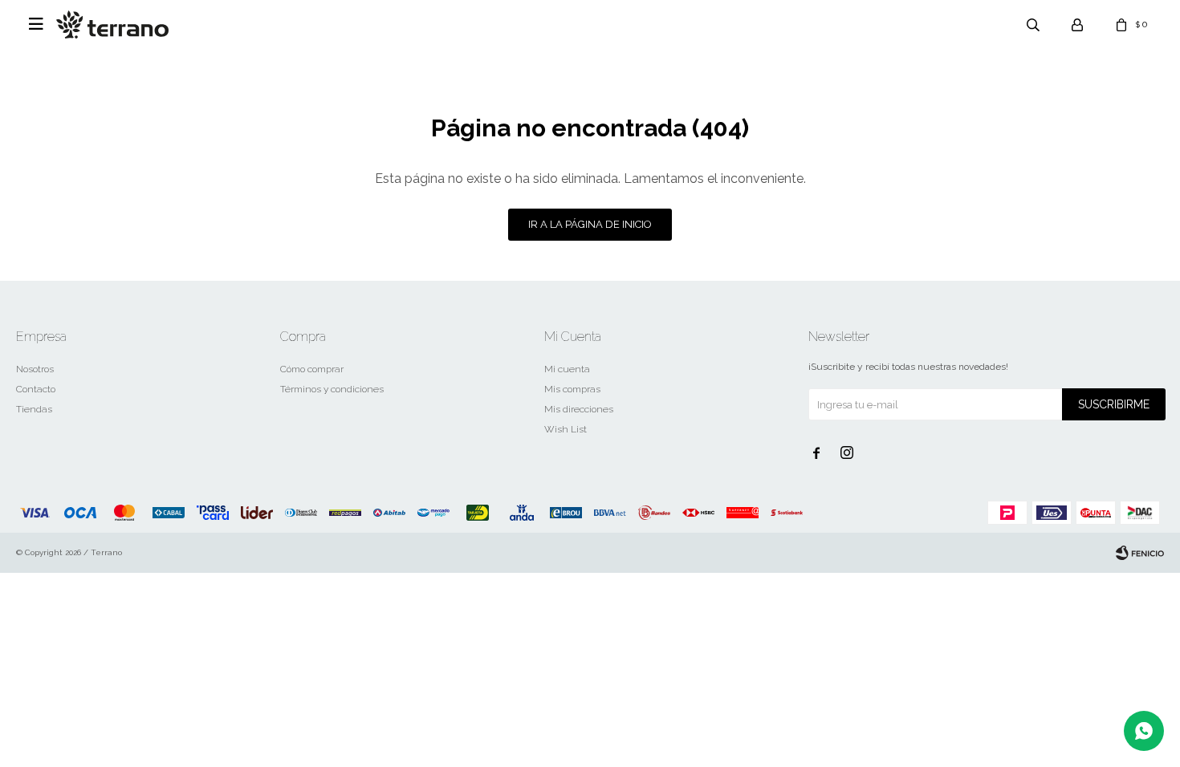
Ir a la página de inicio (590, 224)
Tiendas (34, 409)
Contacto (35, 389)
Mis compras (572, 389)
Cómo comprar (312, 369)
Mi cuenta (567, 369)
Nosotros (35, 369)
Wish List (565, 429)
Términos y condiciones (332, 389)
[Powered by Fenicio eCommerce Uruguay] (1140, 553)
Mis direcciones (578, 409)
